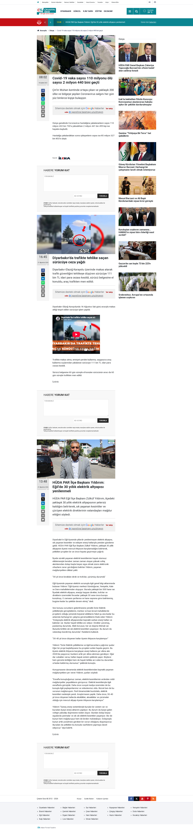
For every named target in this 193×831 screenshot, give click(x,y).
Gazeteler (80, 2)
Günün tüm (148, 22)
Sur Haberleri (91, 808)
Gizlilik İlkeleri (89, 799)
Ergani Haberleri (69, 815)
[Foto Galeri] (155, 2)
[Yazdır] (43, 111)
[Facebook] (43, 90)
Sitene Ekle (115, 2)
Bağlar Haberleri (69, 808)
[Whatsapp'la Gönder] (43, 103)
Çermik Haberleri (69, 811)
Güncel (77, 11)
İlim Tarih (88, 11)
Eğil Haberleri (44, 815)
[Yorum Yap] (43, 115)
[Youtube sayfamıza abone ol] (142, 799)
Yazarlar (100, 2)
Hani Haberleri (91, 815)
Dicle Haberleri (138, 811)
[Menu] (130, 11)
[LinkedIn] (43, 99)
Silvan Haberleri (92, 819)
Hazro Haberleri (115, 815)
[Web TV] (149, 2)
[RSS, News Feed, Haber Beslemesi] (153, 799)
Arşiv (107, 2)
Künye (79, 799)
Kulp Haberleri (44, 819)
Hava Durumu (90, 2)
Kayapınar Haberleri (117, 808)
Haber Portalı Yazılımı (48, 828)
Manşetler (45, 2)
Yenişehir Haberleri (140, 808)
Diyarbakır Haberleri (47, 808)
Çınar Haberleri (91, 811)
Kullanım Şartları (102, 799)
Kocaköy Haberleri (140, 815)
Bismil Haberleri (45, 811)
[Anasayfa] (38, 2)
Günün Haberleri (56, 2)
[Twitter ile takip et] (136, 799)
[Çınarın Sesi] (46, 11)
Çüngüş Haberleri (116, 811)
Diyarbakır (65, 11)
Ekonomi (108, 11)
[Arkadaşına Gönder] (43, 107)
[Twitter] (43, 95)
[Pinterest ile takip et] (148, 799)
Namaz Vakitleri (69, 2)
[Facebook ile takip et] (131, 799)
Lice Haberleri (68, 819)
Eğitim (98, 11)
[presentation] (45, 22)
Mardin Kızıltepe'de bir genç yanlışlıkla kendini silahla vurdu (88, 22)
